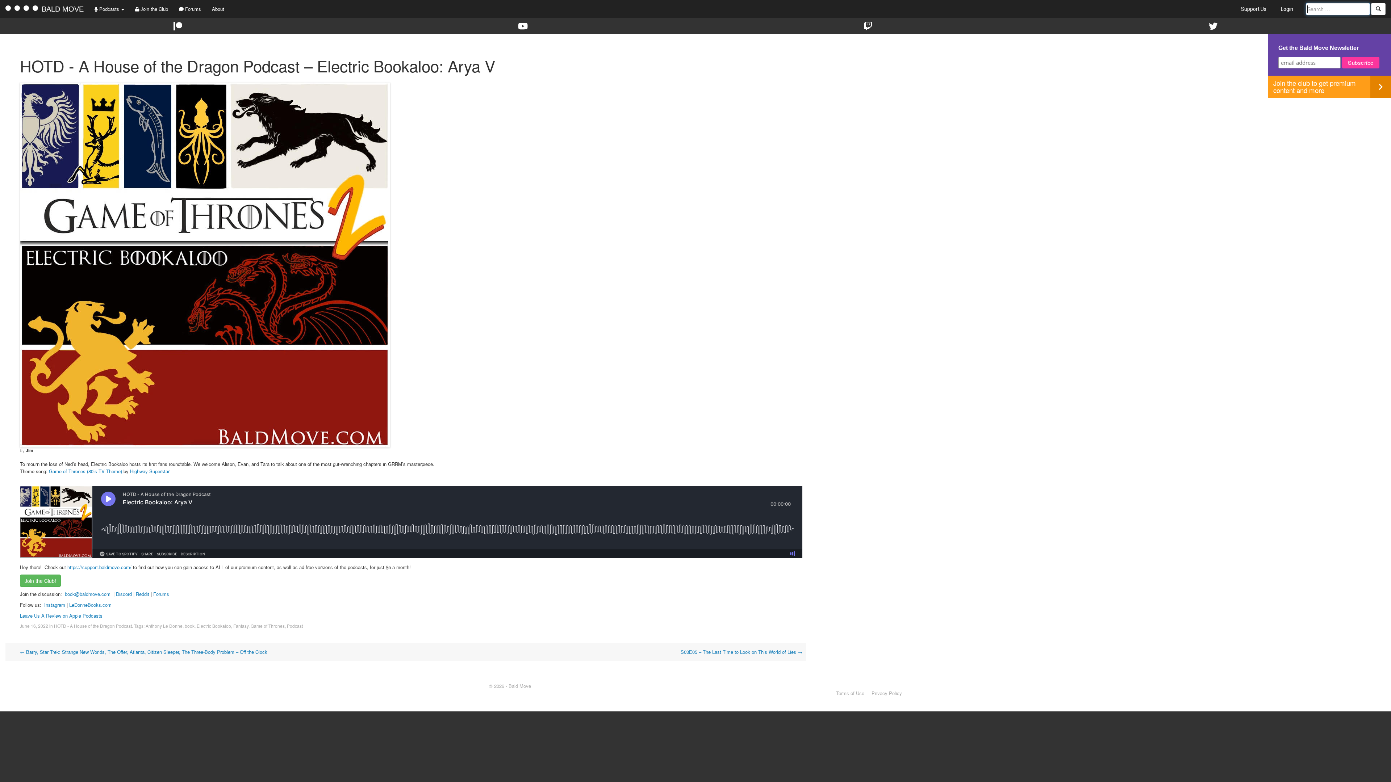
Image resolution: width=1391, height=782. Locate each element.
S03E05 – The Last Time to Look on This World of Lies (741, 651)
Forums (192, 8)
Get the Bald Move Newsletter (1318, 48)
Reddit (143, 593)
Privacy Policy (887, 693)
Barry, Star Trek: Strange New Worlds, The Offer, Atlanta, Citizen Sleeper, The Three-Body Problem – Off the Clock (143, 651)
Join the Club (153, 8)
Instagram (54, 604)
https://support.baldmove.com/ (99, 567)
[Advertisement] (1329, 148)
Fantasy (240, 626)
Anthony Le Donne (164, 626)
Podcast (295, 626)
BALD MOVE (63, 9)
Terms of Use (850, 693)
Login (1287, 9)
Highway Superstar (150, 471)
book (190, 626)
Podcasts (109, 8)
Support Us (1253, 9)
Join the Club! (40, 580)
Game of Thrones (268, 626)
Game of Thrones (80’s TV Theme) (85, 471)
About (218, 8)
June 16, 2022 (34, 626)
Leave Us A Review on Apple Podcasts (61, 615)
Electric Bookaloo (214, 626)
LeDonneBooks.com (90, 604)
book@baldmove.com (87, 593)
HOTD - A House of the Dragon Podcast (93, 626)
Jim (29, 450)
